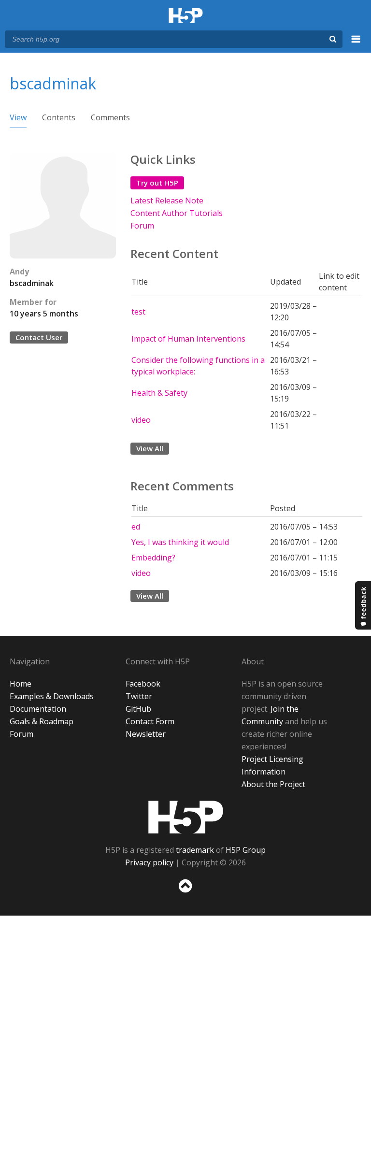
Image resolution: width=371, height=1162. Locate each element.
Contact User (38, 337)
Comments (110, 117)
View (18, 117)
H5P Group (246, 850)
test (138, 311)
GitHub (138, 708)
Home (20, 683)
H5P (186, 817)
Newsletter (146, 734)
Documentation (38, 708)
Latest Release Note (166, 200)
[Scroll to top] (185, 894)
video (141, 420)
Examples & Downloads (52, 696)
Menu (356, 44)
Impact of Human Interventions (188, 338)
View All (149, 448)
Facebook (143, 683)
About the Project (273, 784)
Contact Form (150, 721)
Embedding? (153, 557)
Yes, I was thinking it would (180, 542)
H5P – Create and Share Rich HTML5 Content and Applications (185, 16)
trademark (195, 850)
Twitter (139, 696)
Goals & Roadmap (41, 721)
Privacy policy (149, 862)
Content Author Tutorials (176, 213)
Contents (58, 117)
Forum (142, 225)
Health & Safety (159, 392)
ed (135, 526)
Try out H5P (157, 182)
